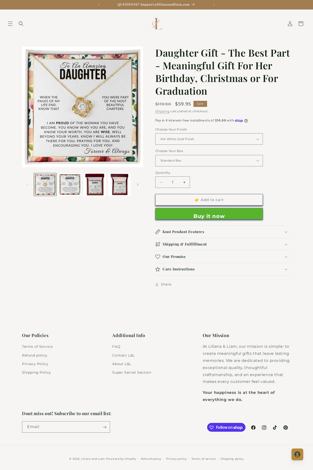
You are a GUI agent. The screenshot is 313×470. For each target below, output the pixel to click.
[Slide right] (137, 184)
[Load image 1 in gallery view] (45, 184)
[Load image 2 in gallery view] (70, 184)
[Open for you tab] (297, 454)
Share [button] (166, 284)
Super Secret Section (131, 372)
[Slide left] (27, 184)
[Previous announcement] (98, 4)
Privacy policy (176, 458)
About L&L (121, 364)
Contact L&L (123, 355)
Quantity (162, 172)
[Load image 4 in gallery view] (119, 184)
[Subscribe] (104, 427)
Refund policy (34, 355)
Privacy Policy (35, 364)
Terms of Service (37, 347)
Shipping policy (232, 458)
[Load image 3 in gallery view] (95, 184)
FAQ (116, 347)
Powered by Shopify (121, 458)
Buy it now (209, 216)
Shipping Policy (36, 372)
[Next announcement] (214, 4)
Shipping (162, 111)
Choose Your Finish (171, 129)
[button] (10, 23)
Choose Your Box (169, 151)
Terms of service (203, 458)
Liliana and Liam (93, 458)
